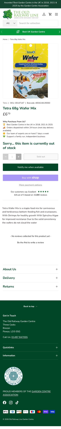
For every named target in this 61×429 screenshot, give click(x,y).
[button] (50, 14)
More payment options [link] (30, 184)
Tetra (5, 103)
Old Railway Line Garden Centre (21, 419)
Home (5, 39)
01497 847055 (19, 337)
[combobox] (30, 23)
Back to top (29, 306)
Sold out (41, 156)
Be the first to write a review (30, 242)
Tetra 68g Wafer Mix (17, 39)
